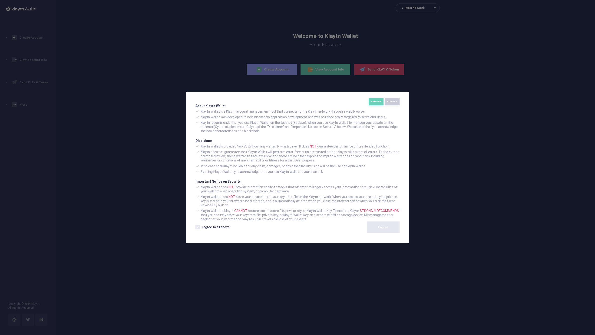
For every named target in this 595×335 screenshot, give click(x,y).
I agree (383, 227)
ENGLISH (376, 101)
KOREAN (392, 101)
